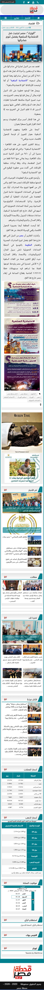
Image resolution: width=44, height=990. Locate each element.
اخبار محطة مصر (12, 394)
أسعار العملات (30, 769)
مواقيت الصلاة (30, 883)
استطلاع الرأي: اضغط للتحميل (31, 924)
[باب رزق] (22, 468)
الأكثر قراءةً (32, 699)
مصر (21, 236)
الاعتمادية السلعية (19, 81)
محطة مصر (24, 394)
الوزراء (31, 397)
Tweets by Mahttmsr (33, 952)
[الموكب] (22, 432)
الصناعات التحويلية (34, 400)
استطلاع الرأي (30, 920)
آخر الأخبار (32, 490)
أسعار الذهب (31, 817)
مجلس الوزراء (22, 397)
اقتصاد (31, 23)
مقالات (33, 577)
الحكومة (28, 245)
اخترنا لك (33, 617)
